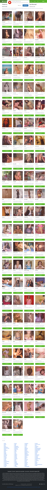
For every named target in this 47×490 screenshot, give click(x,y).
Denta (15, 444)
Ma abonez (25, 5)
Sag (35, 445)
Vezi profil (7, 26)
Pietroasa (26, 462)
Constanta (30, 1)
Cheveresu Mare (6, 461)
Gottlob (15, 462)
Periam (26, 460)
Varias (36, 463)
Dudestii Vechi (16, 447)
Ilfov (37, 1)
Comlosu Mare (6, 463)
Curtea (5, 466)
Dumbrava (16, 448)
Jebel (15, 465)
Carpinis (5, 457)
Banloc (5, 444)
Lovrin (26, 446)
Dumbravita (16, 449)
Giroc (15, 460)
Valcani (36, 462)
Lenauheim (26, 443)
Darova (15, 443)
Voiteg (36, 465)
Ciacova (5, 462)
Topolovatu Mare (37, 458)
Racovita (26, 464)
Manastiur (26, 448)
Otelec (26, 456)
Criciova (5, 465)
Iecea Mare (16, 463)
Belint (5, 449)
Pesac (26, 461)
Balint (5, 443)
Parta (25, 458)
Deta (15, 445)
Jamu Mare (16, 464)
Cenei (5, 459)
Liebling (26, 444)
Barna (5, 446)
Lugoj (26, 447)
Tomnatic (36, 457)
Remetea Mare (27, 466)
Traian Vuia (37, 460)
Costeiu (5, 464)
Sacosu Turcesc (37, 444)
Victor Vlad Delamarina (38, 464)
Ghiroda (15, 456)
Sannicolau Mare (37, 449)
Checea (5, 460)
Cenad (5, 458)
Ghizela (15, 457)
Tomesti (36, 456)
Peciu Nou (26, 459)
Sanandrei (36, 446)
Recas (26, 465)
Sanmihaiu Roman (38, 448)
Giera (15, 459)
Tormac (36, 459)
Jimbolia (15, 466)
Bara (5, 445)
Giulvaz (15, 461)
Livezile (26, 445)
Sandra (36, 447)
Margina (26, 449)
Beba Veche (6, 447)
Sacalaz (36, 443)
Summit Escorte (7, 1)
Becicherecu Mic (6, 448)
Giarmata (15, 458)
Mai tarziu (19, 5)
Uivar (36, 461)
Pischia (26, 463)
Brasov (35, 1)
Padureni (26, 457)
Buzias (5, 456)
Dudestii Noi (16, 446)
